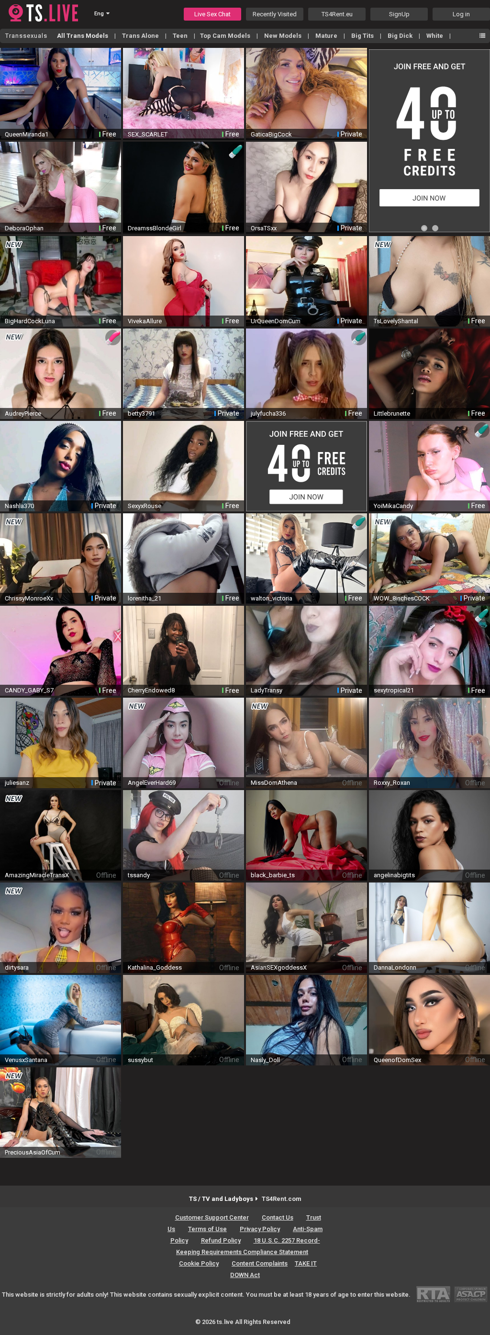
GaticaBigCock (271, 134)
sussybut (140, 1059)
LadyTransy (266, 690)
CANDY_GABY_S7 (29, 690)
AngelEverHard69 (152, 782)
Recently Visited (275, 14)
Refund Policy (221, 1240)
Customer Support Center (212, 1217)
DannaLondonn (395, 967)
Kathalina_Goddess (155, 967)
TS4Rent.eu (337, 14)
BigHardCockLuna (30, 321)
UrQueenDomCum (276, 321)
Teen (181, 35)
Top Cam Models (226, 35)
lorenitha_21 (144, 598)
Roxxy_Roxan (392, 782)
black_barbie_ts (273, 875)
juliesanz (17, 782)
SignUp (399, 14)
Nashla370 (19, 505)
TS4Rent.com (281, 1198)
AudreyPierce (23, 413)
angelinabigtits (394, 875)
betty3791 (141, 413)
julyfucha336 (268, 413)
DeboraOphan (24, 228)
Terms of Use (207, 1229)
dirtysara (17, 967)
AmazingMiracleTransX (37, 875)
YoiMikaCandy (393, 505)
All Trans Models (83, 35)
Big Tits (363, 35)
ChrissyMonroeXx (29, 598)
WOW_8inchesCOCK (402, 598)
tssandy (139, 875)
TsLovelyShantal (396, 321)
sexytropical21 (394, 690)
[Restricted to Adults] (433, 1294)
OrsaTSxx (264, 228)
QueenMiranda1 (26, 134)
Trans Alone (141, 35)
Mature (327, 35)
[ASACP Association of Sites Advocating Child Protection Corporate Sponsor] (471, 1294)
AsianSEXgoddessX (279, 967)
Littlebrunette (392, 413)
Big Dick (401, 35)
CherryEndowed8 (151, 690)
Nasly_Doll (265, 1059)
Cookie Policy (199, 1263)
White (435, 35)
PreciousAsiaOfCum (32, 1152)
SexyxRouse (144, 505)
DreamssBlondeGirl (154, 228)
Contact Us (277, 1217)
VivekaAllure (145, 321)
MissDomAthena (274, 782)
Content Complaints (260, 1263)
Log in (461, 14)
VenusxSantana (26, 1059)
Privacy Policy (260, 1229)
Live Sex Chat (212, 14)
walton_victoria (271, 598)
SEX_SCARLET (147, 134)
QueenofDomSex (397, 1059)
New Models (283, 35)
